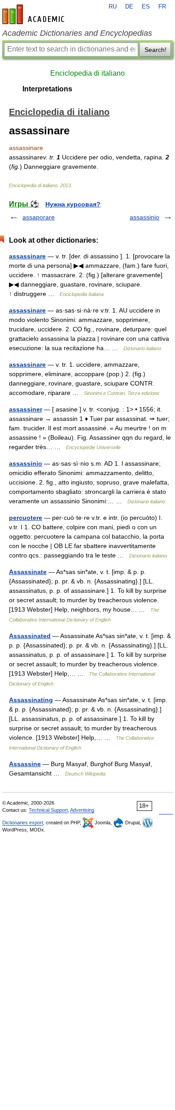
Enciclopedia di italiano (87, 73)
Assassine (25, 763)
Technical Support (48, 810)
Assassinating (31, 699)
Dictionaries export (22, 822)
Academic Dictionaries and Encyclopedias (77, 33)
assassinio (144, 217)
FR (162, 7)
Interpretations (47, 89)
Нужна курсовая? (73, 204)
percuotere (25, 517)
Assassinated (30, 635)
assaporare (38, 217)
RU (113, 7)
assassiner (25, 409)
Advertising (82, 810)
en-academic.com (34, 14)
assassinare (27, 256)
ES (146, 7)
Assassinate (28, 571)
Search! (155, 49)
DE (129, 7)
